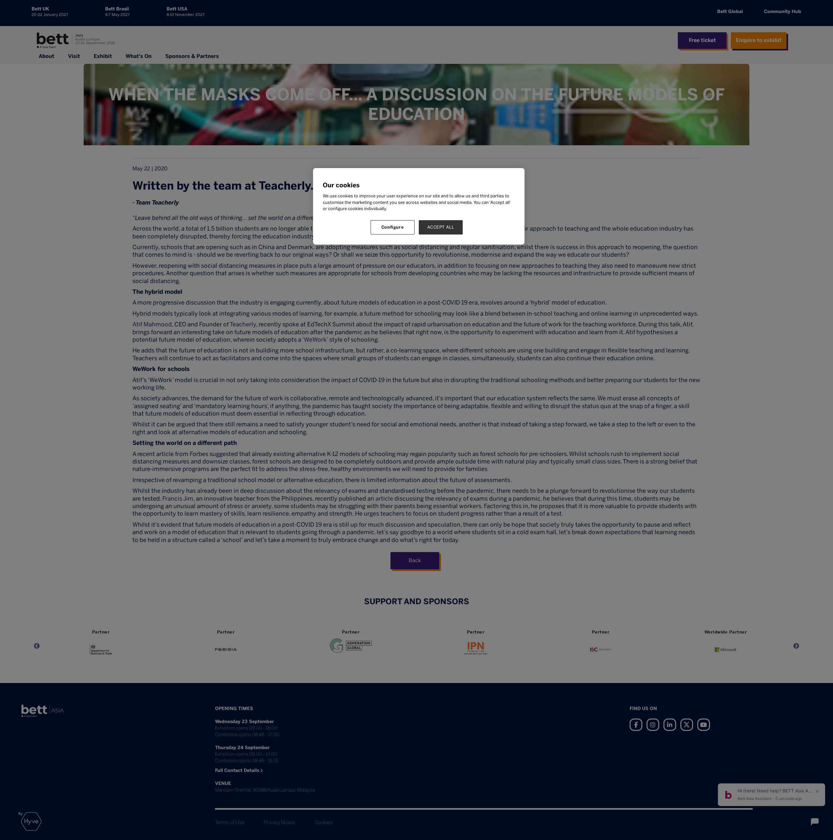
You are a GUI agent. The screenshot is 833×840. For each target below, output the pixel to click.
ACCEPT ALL (440, 227)
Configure (392, 227)
